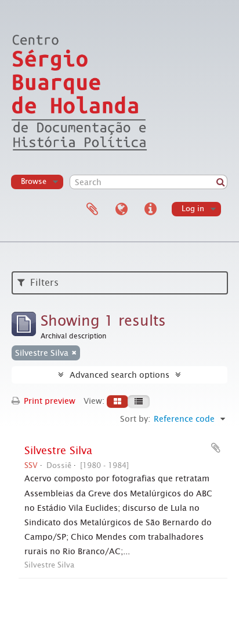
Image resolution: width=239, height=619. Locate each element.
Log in (193, 208)
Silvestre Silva (58, 450)
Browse (33, 181)
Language (121, 209)
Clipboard (92, 209)
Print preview (48, 401)
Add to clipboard (216, 448)
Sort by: (135, 418)
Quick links (150, 209)
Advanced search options (119, 374)
